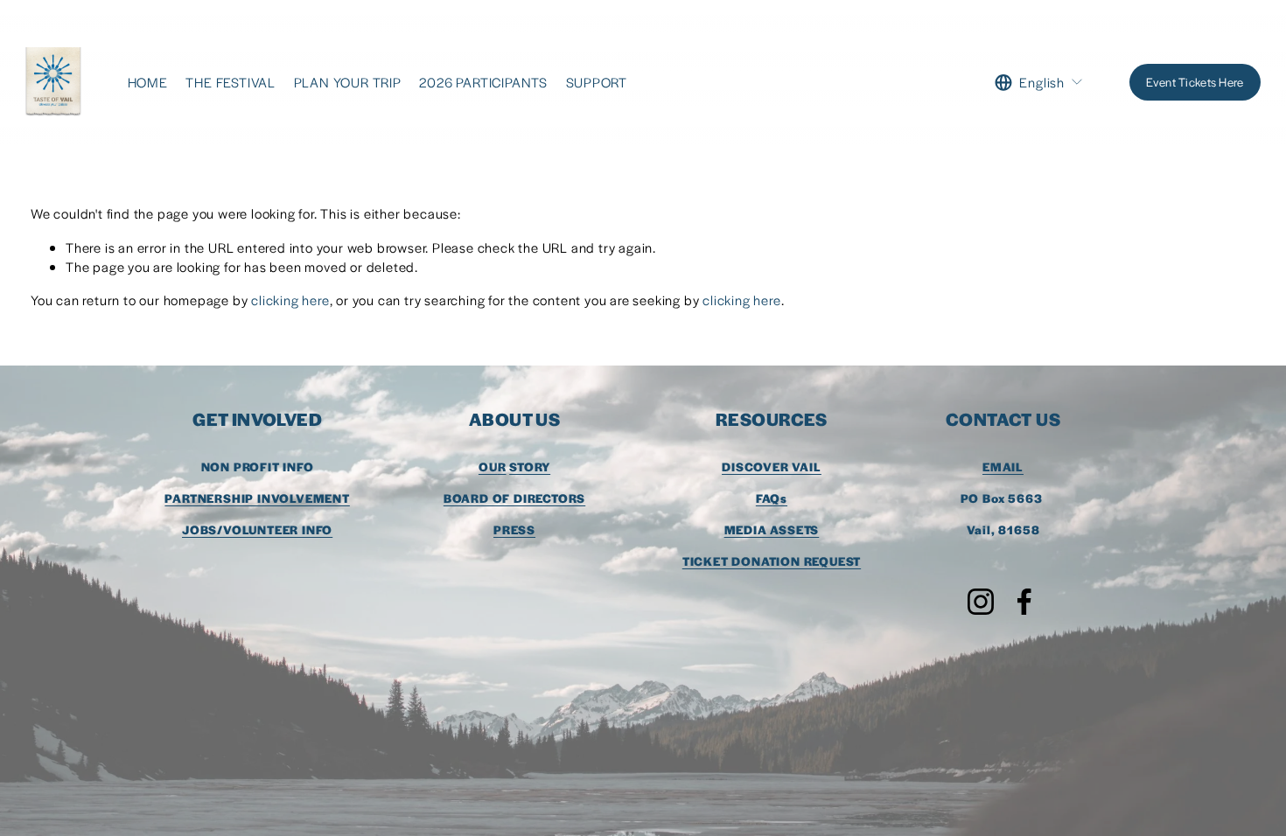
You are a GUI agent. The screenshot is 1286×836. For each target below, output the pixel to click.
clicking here (290, 299)
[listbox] (1039, 82)
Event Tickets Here (1194, 81)
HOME (148, 82)
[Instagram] (981, 602)
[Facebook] (1024, 602)
